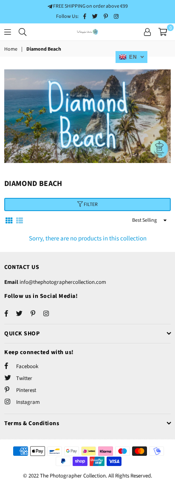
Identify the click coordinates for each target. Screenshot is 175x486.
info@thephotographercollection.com (62, 282)
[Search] (22, 32)
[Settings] (147, 32)
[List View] (19, 220)
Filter (90, 204)
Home (10, 49)
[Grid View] (9, 220)
